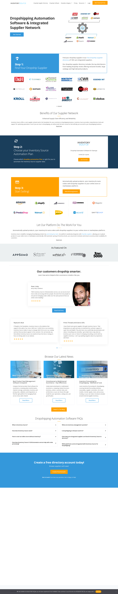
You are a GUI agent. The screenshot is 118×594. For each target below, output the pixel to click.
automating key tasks (52, 234)
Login (89, 3)
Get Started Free (100, 3)
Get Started (84, 160)
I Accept (98, 591)
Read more (25, 400)
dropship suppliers (87, 234)
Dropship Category (66, 3)
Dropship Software (54, 3)
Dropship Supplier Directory (41, 3)
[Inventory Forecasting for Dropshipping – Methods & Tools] (92, 369)
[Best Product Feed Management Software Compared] (25, 369)
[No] (116, 591)
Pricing (75, 3)
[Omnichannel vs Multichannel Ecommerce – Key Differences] (59, 369)
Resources (81, 3)
